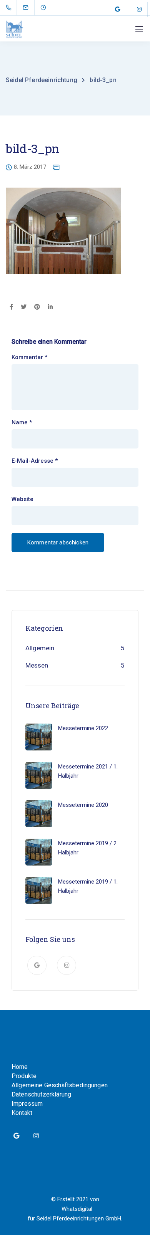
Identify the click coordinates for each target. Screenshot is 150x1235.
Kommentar (29, 357)
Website (22, 499)
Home (20, 1066)
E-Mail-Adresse (35, 461)
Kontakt (22, 1112)
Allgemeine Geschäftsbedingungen (60, 1085)
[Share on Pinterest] (37, 307)
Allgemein (39, 648)
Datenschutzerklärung (41, 1094)
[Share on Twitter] (24, 307)
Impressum (27, 1103)
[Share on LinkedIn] (50, 307)
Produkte (24, 1076)
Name (22, 422)
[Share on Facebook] (11, 307)
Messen (36, 665)
